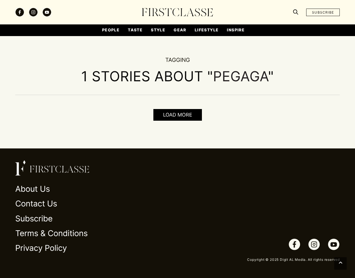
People (111, 29)
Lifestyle (207, 29)
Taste (135, 29)
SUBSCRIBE (323, 12)
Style (158, 29)
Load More (177, 115)
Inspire (236, 29)
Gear (180, 29)
